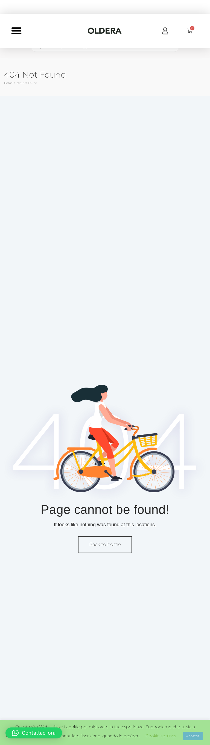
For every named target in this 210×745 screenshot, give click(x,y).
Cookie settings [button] (160, 735)
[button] (16, 30)
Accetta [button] (192, 736)
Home (8, 83)
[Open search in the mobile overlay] (105, 46)
